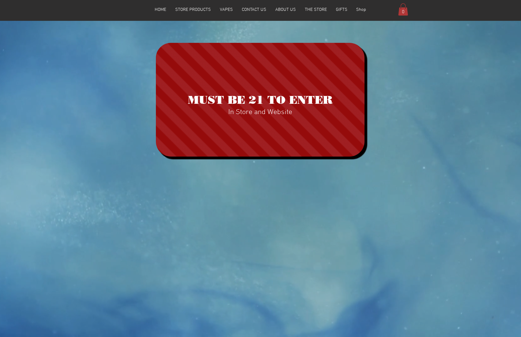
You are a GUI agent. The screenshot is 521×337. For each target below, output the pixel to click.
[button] (403, 9)
